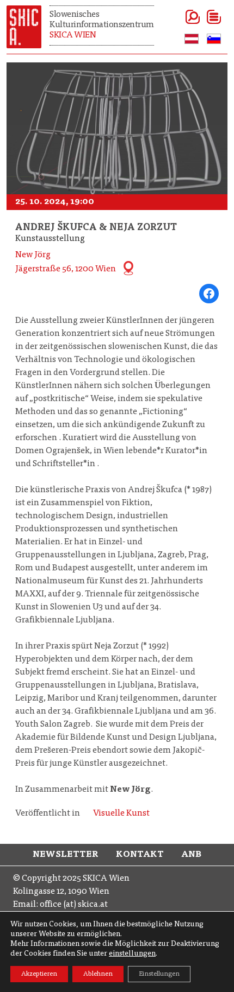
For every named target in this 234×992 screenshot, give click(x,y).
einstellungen (132, 954)
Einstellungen (159, 974)
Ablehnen (98, 974)
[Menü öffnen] (200, 17)
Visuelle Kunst (121, 813)
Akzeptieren (39, 974)
